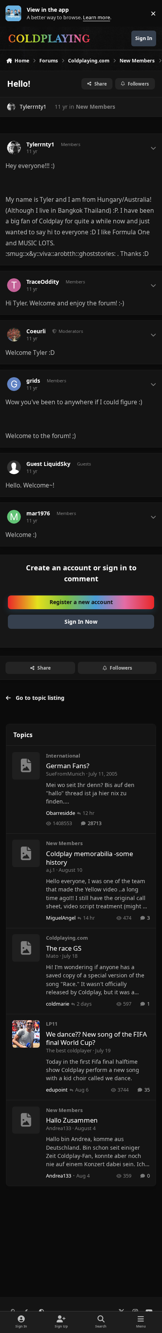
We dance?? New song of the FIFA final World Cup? (96, 1038)
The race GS (63, 948)
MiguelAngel (60, 917)
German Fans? (67, 765)
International (63, 755)
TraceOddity (42, 281)
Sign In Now (81, 621)
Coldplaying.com (67, 937)
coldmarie (57, 1003)
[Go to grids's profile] (14, 384)
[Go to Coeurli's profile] (14, 334)
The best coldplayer (69, 1050)
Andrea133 (58, 1128)
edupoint (57, 1089)
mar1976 (38, 513)
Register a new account (81, 602)
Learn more (15, 13)
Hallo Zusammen (72, 1120)
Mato (52, 955)
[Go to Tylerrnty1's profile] (11, 107)
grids (33, 380)
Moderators (70, 331)
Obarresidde (60, 812)
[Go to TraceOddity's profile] (14, 285)
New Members (95, 106)
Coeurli (36, 331)
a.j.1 (50, 869)
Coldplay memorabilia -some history (89, 858)
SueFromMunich (65, 773)
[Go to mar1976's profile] (14, 517)
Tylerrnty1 (33, 106)
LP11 (51, 1023)
